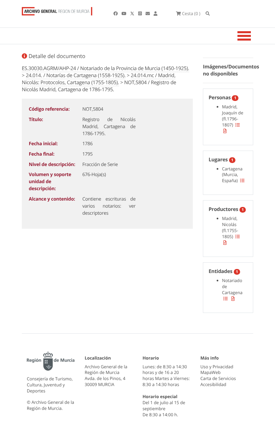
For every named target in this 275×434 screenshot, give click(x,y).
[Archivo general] (57, 10)
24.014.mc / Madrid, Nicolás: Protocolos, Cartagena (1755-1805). (98, 79)
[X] (132, 13)
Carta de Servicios (218, 378)
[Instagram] (140, 13)
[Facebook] (116, 13)
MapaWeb (211, 372)
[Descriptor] (225, 131)
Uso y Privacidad (217, 367)
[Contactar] (148, 13)
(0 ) (191, 13)
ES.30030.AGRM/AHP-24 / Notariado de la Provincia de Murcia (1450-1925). (105, 68)
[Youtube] (124, 13)
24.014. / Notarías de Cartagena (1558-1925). (75, 75)
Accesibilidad (213, 384)
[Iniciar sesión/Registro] (155, 13)
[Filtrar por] (237, 125)
